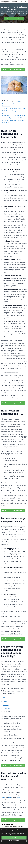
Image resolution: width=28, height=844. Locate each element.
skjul (19, 101)
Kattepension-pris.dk (9, 2)
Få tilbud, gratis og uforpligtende (14, 19)
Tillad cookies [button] (14, 837)
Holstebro (6, 708)
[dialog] (14, 836)
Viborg (5, 698)
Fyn (9, 797)
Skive (5, 701)
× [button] (26, 829)
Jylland (3, 797)
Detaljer (20, 834)
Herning (6, 705)
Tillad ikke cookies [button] (14, 840)
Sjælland (19, 797)
